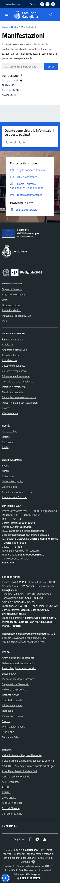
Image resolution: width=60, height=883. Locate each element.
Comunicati (8, 442)
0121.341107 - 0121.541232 (23, 515)
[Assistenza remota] (33, 862)
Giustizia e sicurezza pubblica (18, 381)
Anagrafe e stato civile (14, 350)
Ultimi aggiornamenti (13, 726)
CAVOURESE (9, 798)
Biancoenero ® (32, 870)
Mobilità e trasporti (12, 392)
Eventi (5, 465)
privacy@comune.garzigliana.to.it (27, 638)
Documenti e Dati (11, 305)
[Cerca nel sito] (51, 15)
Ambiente (7, 344)
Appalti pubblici (10, 355)
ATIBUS (6, 787)
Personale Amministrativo (16, 316)
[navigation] (7, 14)
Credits (6, 721)
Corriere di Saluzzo (12, 814)
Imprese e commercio (14, 387)
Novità (13, 27)
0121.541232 (14, 519)
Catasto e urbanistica (13, 366)
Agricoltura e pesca (12, 339)
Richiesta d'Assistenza (14, 689)
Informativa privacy (12, 705)
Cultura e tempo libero (14, 371)
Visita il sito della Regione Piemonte (22, 755)
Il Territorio (8, 476)
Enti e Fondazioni (11, 310)
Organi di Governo (12, 289)
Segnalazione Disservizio (15, 684)
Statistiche (8, 732)
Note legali (8, 711)
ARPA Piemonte (11, 782)
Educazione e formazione (16, 376)
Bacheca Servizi (10, 695)
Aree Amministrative (13, 294)
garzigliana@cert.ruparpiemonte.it (27, 531)
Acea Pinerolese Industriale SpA (19, 771)
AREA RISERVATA (30, 878)
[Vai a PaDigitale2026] (22, 272)
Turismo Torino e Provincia (16, 776)
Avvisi (5, 447)
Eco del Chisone (11, 808)
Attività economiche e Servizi (18, 492)
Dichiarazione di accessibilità (17, 663)
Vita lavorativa (10, 413)
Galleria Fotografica (12, 481)
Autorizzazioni (9, 360)
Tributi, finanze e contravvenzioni (20, 403)
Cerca (51, 66)
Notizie (6, 437)
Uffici (5, 300)
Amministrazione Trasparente (18, 658)
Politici (5, 321)
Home (5, 27)
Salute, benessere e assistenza (19, 397)
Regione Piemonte (12, 3)
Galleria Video (9, 487)
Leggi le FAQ (9, 674)
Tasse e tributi (9, 431)
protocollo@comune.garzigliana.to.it (29, 535)
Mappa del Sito (10, 737)
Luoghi (5, 471)
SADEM (6, 792)
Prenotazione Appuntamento (18, 679)
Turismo (6, 408)
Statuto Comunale (12, 700)
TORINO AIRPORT (12, 803)
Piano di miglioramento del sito (19, 668)
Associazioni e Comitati (14, 497)
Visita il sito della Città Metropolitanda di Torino (28, 761)
